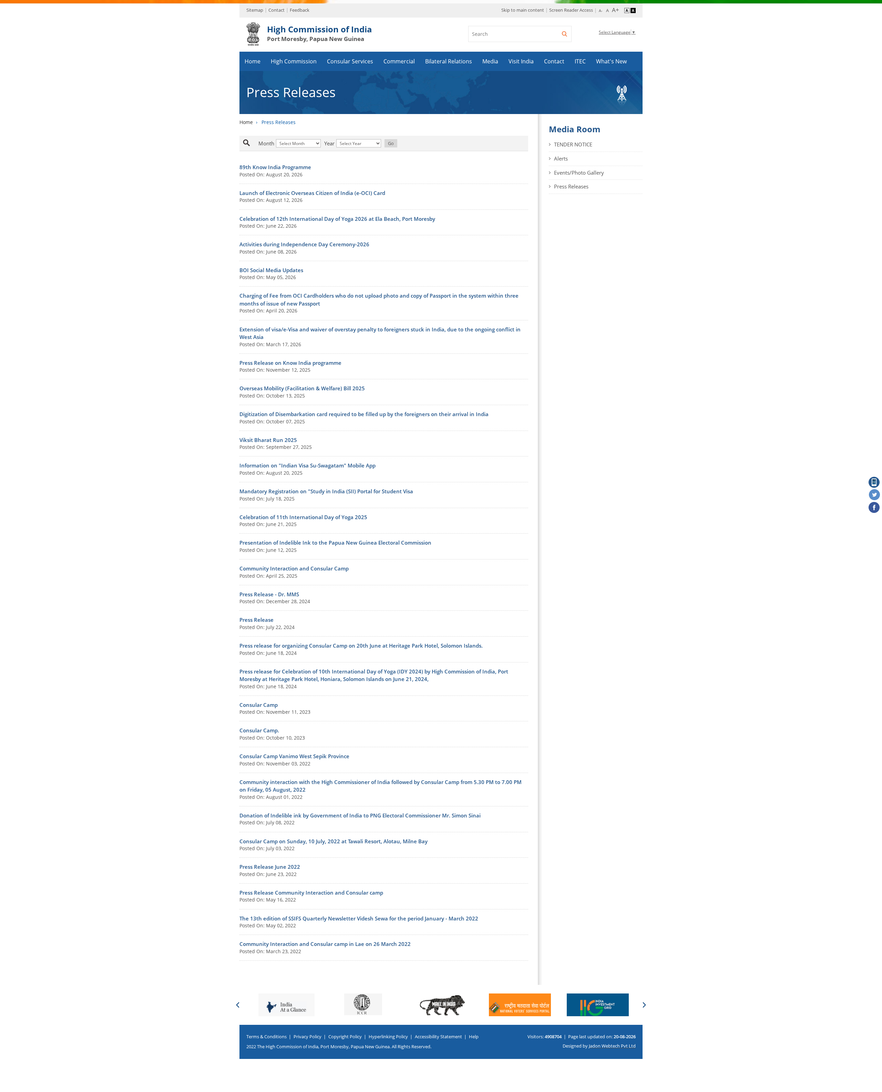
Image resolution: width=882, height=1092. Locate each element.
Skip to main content (522, 10)
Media (490, 61)
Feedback (299, 10)
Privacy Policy (307, 1036)
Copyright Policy (345, 1036)
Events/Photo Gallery (579, 172)
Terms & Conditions (266, 1036)
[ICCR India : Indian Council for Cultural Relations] (285, 1004)
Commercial (399, 61)
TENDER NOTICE (573, 144)
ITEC (580, 61)
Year (329, 143)
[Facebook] (874, 508)
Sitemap (254, 10)
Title (254, 143)
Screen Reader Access (571, 10)
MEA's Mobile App (874, 482)
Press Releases (571, 186)
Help (474, 1036)
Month (266, 143)
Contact (276, 10)
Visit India (521, 61)
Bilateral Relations (448, 61)
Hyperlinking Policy (388, 1036)
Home (252, 61)
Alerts (561, 158)
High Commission (294, 61)
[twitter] (874, 495)
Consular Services (350, 61)
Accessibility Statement (438, 1036)
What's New (611, 61)
